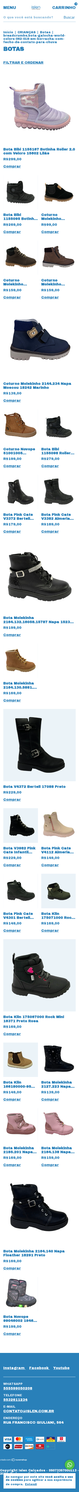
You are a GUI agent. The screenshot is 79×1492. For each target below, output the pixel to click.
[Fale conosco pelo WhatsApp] (70, 1465)
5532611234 (15, 1400)
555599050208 (17, 1388)
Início (8, 32)
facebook (39, 1368)
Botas (45, 32)
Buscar (69, 17)
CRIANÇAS (27, 32)
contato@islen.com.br (28, 1411)
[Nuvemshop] (13, 1460)
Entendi (31, 1484)
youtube (61, 1368)
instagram (14, 1368)
